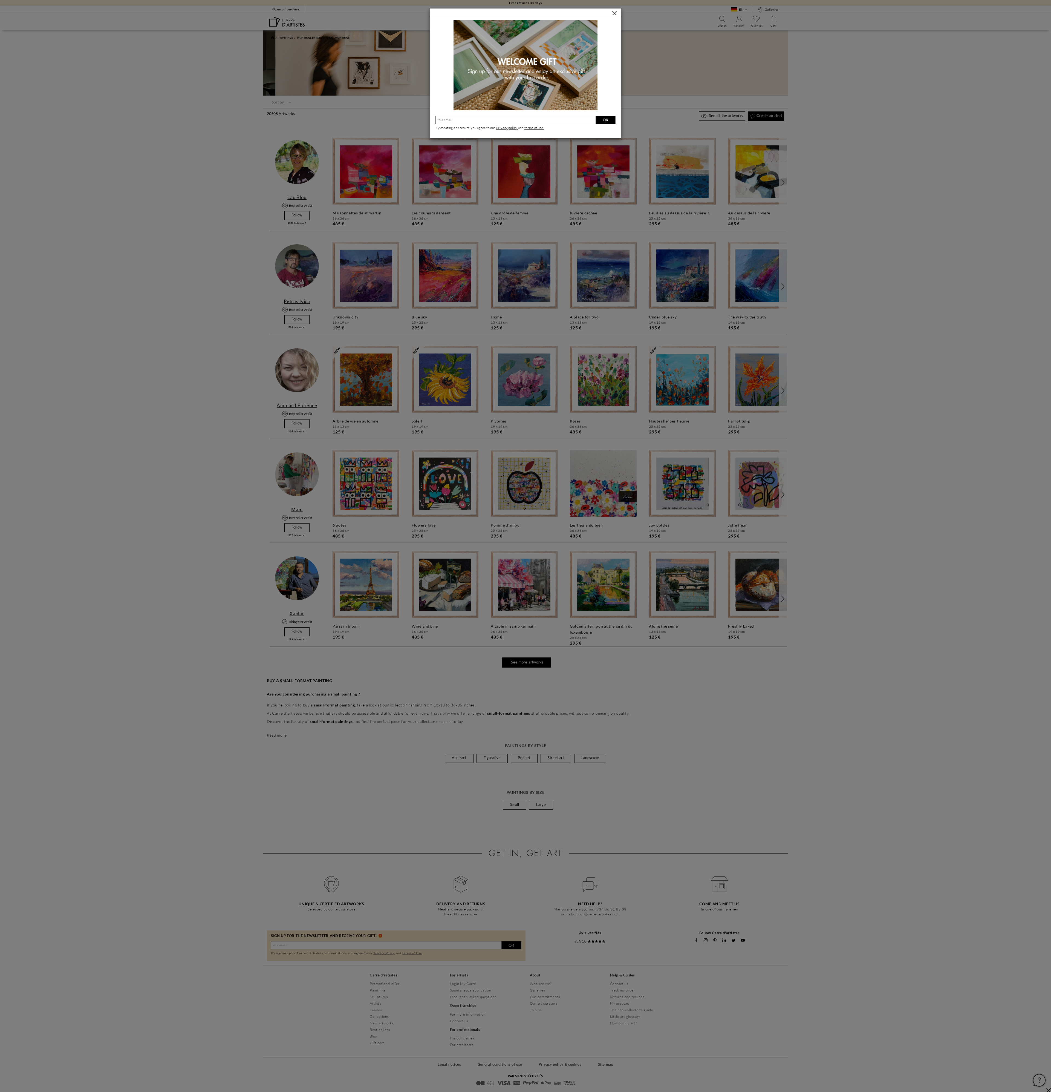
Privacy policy (507, 128)
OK (605, 119)
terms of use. (534, 128)
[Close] (614, 13)
